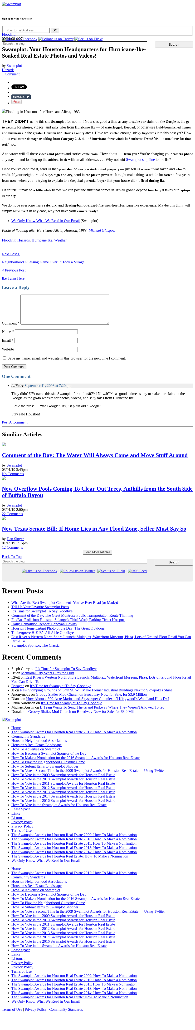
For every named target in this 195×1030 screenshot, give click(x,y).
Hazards (8, 70)
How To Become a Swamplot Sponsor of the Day (48, 753)
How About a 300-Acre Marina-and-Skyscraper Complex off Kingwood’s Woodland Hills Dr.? (97, 699)
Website (8, 349)
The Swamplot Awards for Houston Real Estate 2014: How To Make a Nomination (74, 852)
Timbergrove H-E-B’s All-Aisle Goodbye (42, 633)
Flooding (8, 34)
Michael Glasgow (102, 230)
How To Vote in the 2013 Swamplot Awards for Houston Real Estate (63, 792)
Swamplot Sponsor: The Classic (35, 645)
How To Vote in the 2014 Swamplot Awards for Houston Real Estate (63, 796)
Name (8, 332)
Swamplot (14, 66)
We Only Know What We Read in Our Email (45, 221)
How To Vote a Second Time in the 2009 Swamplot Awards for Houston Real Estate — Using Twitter (88, 771)
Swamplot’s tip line (140, 160)
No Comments (13, 474)
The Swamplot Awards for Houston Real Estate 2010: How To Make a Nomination (74, 839)
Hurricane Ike (42, 240)
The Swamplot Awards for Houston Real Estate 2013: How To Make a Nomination (74, 848)
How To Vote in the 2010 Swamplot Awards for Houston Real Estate (63, 779)
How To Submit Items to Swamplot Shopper (44, 766)
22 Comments (12, 514)
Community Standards (28, 736)
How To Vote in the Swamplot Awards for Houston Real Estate (59, 805)
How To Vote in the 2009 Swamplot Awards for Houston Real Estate (63, 775)
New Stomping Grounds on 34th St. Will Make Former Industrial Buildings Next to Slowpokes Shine (96, 690)
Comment (11, 323)
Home (16, 728)
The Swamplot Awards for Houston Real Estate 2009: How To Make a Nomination (74, 835)
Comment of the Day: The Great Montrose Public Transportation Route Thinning (72, 615)
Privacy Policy (22, 822)
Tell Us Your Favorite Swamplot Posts (40, 607)
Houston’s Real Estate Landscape (36, 745)
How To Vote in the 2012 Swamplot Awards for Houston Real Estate (63, 788)
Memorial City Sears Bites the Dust (47, 673)
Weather (60, 240)
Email (8, 340)
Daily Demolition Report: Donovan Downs (44, 624)
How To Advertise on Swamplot (35, 749)
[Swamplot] (11, 4)
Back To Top (12, 557)
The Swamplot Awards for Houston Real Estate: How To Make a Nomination (69, 856)
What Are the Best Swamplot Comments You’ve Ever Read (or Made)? (64, 603)
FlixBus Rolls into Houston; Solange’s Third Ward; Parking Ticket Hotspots (68, 620)
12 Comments (12, 547)
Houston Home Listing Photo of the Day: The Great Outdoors (58, 628)
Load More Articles (97, 552)
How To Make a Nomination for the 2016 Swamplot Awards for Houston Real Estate (75, 758)
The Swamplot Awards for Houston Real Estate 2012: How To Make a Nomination (74, 732)
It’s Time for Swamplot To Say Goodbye (42, 611)
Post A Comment (14, 422)
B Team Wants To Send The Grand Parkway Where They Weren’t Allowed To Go (102, 707)
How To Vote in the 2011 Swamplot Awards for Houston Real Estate (63, 783)
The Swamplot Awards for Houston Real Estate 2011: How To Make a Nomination (73, 843)
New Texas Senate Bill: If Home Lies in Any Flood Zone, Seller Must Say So (94, 529)
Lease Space (20, 809)
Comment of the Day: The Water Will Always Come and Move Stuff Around (95, 455)
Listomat (17, 818)
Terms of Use (21, 830)
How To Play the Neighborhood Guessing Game (48, 762)
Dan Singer (15, 539)
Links (15, 813)
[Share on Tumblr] (21, 96)
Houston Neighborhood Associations (39, 741)
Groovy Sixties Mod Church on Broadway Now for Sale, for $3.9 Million (91, 694)
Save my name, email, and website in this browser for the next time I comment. (67, 358)
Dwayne (17, 686)
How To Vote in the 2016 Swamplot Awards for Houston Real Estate (63, 800)
